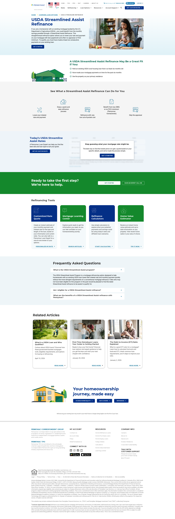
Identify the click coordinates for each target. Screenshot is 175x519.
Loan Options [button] (85, 8)
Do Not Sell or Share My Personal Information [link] (76, 477)
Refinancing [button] (72, 8)
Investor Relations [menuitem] (127, 442)
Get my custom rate (39, 151)
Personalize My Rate (44, 246)
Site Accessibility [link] (120, 477)
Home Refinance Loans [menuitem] (103, 433)
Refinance (121, 400)
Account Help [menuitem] (74, 436)
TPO (68, 3)
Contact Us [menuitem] (73, 433)
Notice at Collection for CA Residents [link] (102, 477)
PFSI (74, 3)
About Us (95, 3)
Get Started (37, 46)
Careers (86, 3)
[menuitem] (39, 6)
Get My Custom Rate (75, 166)
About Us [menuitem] (124, 436)
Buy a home (103, 400)
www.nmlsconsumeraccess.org (76, 473)
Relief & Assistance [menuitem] (76, 442)
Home (33, 15)
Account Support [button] (112, 8)
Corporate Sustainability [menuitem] (129, 444)
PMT (79, 3)
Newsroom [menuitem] (124, 439)
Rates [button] (63, 8)
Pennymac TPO (38, 442)
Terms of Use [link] (51, 477)
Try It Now (135, 246)
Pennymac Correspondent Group (47, 429)
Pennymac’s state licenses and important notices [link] (81, 487)
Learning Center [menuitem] (100, 450)
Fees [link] (59, 477)
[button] (120, 8)
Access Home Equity (83, 400)
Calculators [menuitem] (99, 444)
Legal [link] (33, 477)
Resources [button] (98, 8)
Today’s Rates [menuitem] (99, 442)
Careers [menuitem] (123, 433)
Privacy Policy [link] (41, 477)
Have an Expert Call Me (133, 183)
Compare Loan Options (48, 15)
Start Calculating (103, 246)
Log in (139, 3)
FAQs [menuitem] (71, 439)
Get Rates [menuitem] (134, 8)
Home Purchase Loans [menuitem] (102, 436)
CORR (63, 3)
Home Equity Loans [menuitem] (101, 439)
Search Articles (75, 246)
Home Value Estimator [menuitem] (102, 448)
